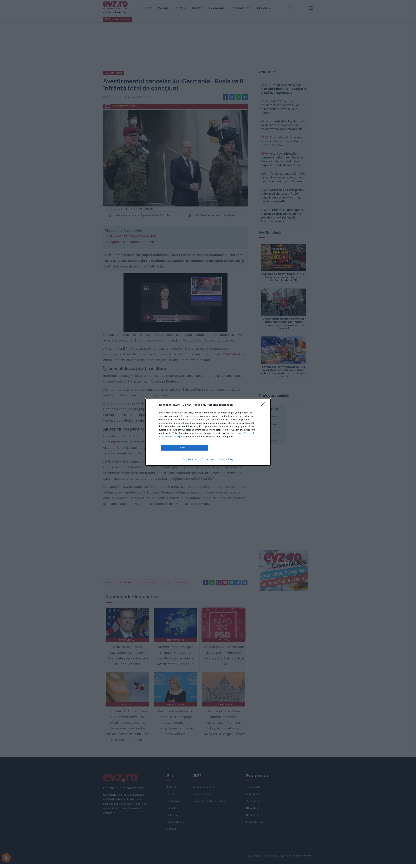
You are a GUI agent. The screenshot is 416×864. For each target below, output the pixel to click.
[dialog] (208, 432)
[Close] (264, 405)
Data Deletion (190, 459)
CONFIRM (185, 447)
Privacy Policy (226, 459)
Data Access (208, 459)
